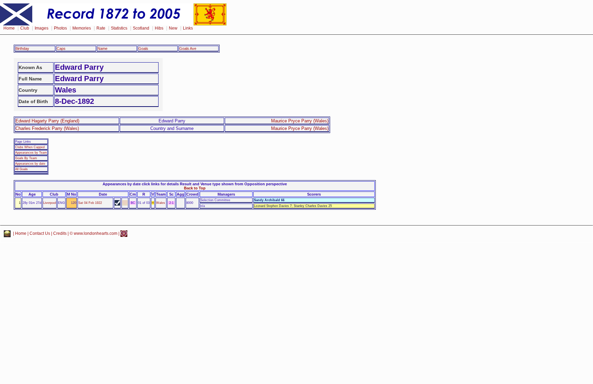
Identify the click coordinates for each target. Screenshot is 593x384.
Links (188, 28)
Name (102, 48)
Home (9, 28)
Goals (143, 48)
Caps (61, 48)
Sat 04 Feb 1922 (90, 203)
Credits (60, 233)
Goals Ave (187, 48)
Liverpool (49, 203)
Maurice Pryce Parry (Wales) (299, 120)
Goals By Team (26, 158)
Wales (160, 203)
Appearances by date (30, 163)
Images (41, 28)
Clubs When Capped (30, 147)
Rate (100, 28)
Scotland (141, 28)
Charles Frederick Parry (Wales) (47, 128)
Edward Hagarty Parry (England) (47, 120)
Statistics (119, 28)
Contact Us (40, 233)
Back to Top (195, 188)
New (173, 28)
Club (24, 28)
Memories (81, 28)
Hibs (159, 28)
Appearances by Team (31, 152)
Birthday (22, 48)
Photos (60, 28)
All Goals (21, 169)
